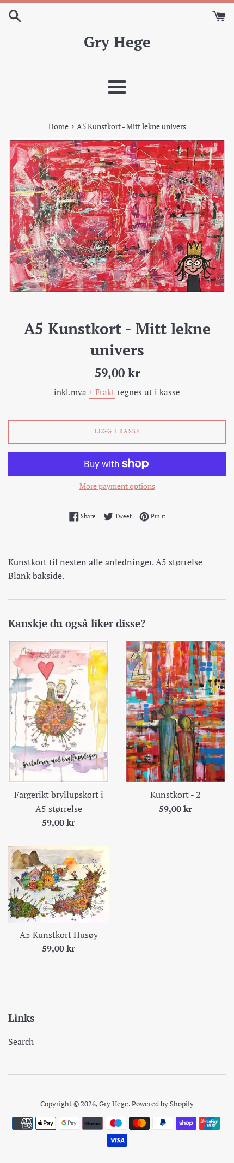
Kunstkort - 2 (175, 795)
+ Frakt (102, 391)
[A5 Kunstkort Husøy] (58, 884)
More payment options (117, 486)
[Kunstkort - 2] (175, 711)
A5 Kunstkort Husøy (59, 935)
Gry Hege (117, 42)
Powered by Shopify (163, 1104)
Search (21, 1041)
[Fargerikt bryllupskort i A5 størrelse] (58, 711)
